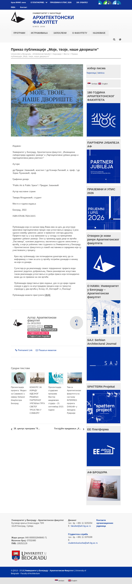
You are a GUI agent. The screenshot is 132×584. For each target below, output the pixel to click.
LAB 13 (31, 326)
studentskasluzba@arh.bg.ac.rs (83, 543)
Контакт (23, 7)
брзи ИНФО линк (18, 2)
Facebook (100, 2)
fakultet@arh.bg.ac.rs (81, 526)
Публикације (49, 330)
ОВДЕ (48, 295)
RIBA (13, 7)
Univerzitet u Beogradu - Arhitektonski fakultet (31, 54)
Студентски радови (39, 336)
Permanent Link (25, 350)
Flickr (110, 2)
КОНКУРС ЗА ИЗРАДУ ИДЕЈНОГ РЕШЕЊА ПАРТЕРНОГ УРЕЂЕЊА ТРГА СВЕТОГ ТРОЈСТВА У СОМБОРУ (37, 400)
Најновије (57, 54)
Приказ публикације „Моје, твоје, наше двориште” (44, 55)
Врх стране (112, 570)
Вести (66, 54)
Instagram (119, 2)
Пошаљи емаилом (47, 350)
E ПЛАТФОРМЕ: (37, 2)
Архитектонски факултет (41, 319)
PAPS (39, 326)
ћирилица (91, 73)
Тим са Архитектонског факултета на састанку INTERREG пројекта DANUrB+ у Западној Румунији (74, 400)
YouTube (105, 2)
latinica (101, 73)
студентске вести (38, 333)
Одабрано (33, 330)
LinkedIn (114, 2)
